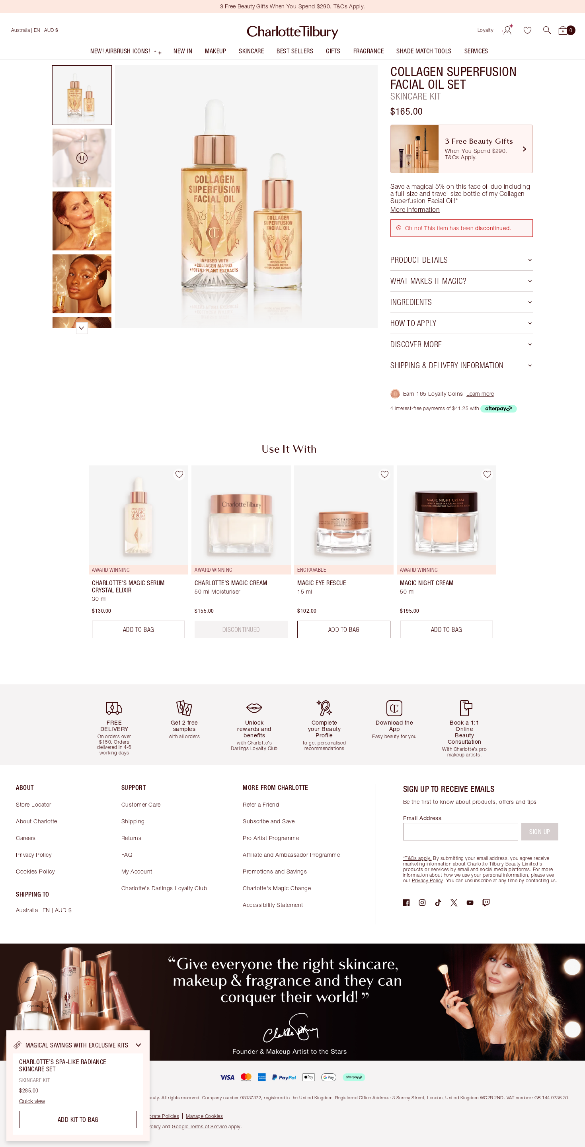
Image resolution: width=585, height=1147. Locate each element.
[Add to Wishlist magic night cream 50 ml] (487, 475)
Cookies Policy (35, 871)
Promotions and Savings (275, 871)
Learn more (480, 393)
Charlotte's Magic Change (277, 888)
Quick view (32, 1101)
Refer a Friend (261, 804)
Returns (131, 837)
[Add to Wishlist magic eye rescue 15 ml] (384, 475)
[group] (133, 555)
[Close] (138, 1045)
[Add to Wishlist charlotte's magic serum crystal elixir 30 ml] (179, 475)
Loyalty (486, 30)
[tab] (82, 95)
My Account (136, 871)
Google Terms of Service (199, 1126)
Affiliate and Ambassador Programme (291, 854)
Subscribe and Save (268, 821)
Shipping (133, 821)
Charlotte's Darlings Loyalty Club (164, 888)
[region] (78, 1085)
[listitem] (126, 52)
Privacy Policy (33, 854)
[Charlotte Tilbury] (293, 30)
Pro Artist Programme (271, 837)
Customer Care (141, 804)
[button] (547, 30)
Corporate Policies (158, 1116)
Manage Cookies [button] (204, 1116)
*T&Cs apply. (417, 858)
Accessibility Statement (273, 904)
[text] (241, 629)
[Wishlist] (527, 30)
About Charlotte (36, 821)
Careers (26, 837)
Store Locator (33, 804)
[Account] (507, 30)
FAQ (127, 854)
